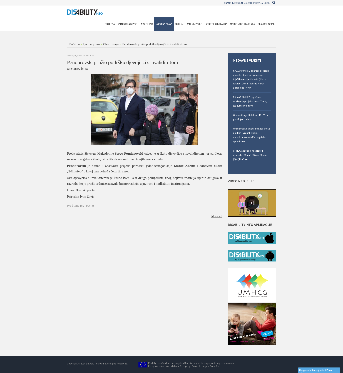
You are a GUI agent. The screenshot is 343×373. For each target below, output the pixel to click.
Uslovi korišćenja (253, 3)
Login (267, 3)
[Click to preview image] (144, 109)
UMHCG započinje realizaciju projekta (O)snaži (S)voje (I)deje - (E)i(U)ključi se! (250, 155)
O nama (227, 3)
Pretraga (274, 2)
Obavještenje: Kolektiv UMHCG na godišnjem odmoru (251, 117)
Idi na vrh (216, 216)
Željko (84, 68)
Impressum (237, 3)
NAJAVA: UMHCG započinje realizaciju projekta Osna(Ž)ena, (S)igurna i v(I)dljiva (250, 101)
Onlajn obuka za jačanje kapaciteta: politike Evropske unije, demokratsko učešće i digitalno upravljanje (251, 135)
